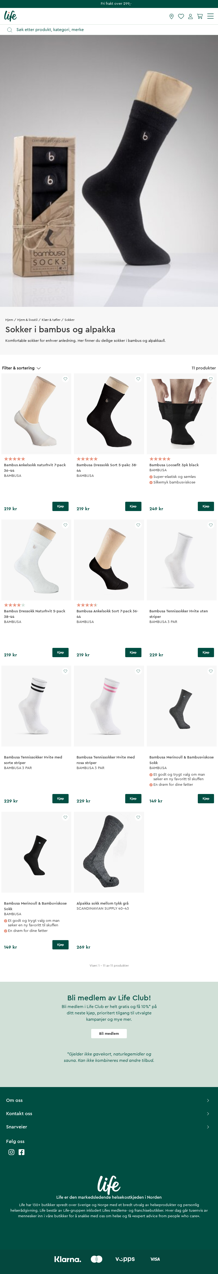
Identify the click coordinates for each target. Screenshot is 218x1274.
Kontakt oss (19, 1113)
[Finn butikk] (171, 16)
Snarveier (16, 1126)
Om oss (14, 1100)
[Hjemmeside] (10, 16)
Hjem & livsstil (27, 319)
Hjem (9, 319)
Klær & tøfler (51, 319)
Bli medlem (109, 1034)
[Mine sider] (190, 16)
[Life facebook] (21, 1154)
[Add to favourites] (65, 379)
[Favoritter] (181, 16)
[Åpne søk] (111, 29)
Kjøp (60, 506)
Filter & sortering (18, 368)
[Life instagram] (11, 1154)
